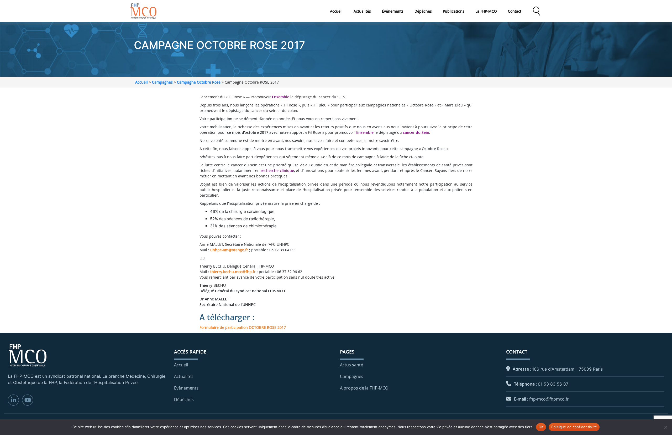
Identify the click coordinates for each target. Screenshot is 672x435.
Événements (392, 11)
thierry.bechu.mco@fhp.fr (233, 271)
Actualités (362, 11)
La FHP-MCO (486, 11)
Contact (514, 11)
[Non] (665, 427)
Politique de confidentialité (574, 427)
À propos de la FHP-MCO (364, 388)
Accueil (336, 11)
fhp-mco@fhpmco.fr (549, 399)
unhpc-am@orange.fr (229, 249)
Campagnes (162, 82)
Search (536, 11)
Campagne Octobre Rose (198, 82)
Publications (453, 11)
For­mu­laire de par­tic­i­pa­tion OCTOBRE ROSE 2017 (243, 327)
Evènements (186, 388)
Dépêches (423, 11)
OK (541, 427)
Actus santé (351, 365)
